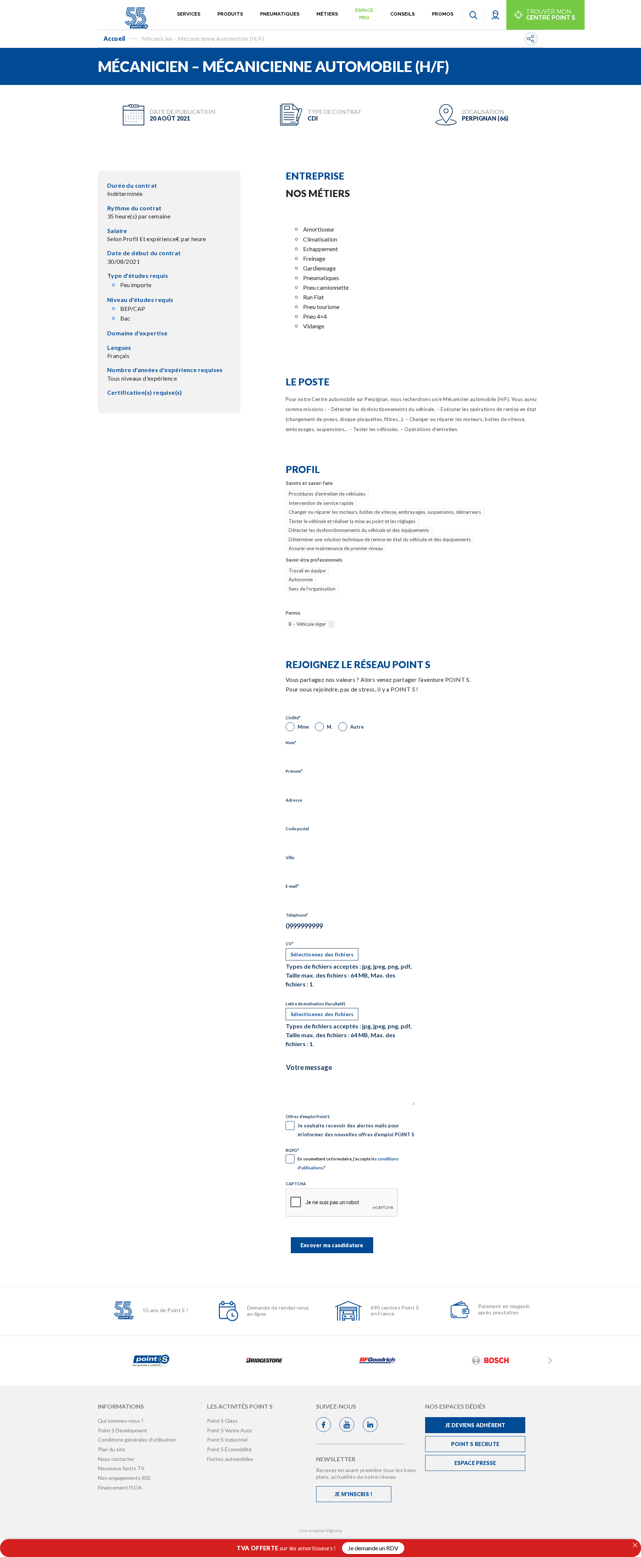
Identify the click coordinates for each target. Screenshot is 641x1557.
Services (188, 14)
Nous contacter (116, 1459)
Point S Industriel (227, 1439)
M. (329, 727)
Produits (230, 14)
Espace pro (364, 13)
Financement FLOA (120, 1487)
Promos (442, 14)
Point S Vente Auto (229, 1430)
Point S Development (122, 1430)
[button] (495, 14)
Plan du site (111, 1449)
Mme (303, 727)
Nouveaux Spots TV (121, 1468)
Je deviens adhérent (475, 1425)
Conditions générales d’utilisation (137, 1439)
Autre (357, 727)
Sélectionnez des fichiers (322, 954)
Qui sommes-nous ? (121, 1421)
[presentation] (342, 1202)
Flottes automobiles (230, 1459)
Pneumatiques (279, 14)
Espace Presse (475, 1463)
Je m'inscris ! (353, 1494)
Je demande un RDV (373, 1547)
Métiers (327, 14)
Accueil (114, 38)
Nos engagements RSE (124, 1478)
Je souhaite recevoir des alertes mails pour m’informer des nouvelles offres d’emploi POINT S (356, 1130)
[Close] (635, 1545)
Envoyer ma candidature (332, 1245)
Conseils (402, 14)
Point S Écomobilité (229, 1449)
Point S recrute (475, 1444)
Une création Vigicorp (320, 1530)
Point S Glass (222, 1421)
